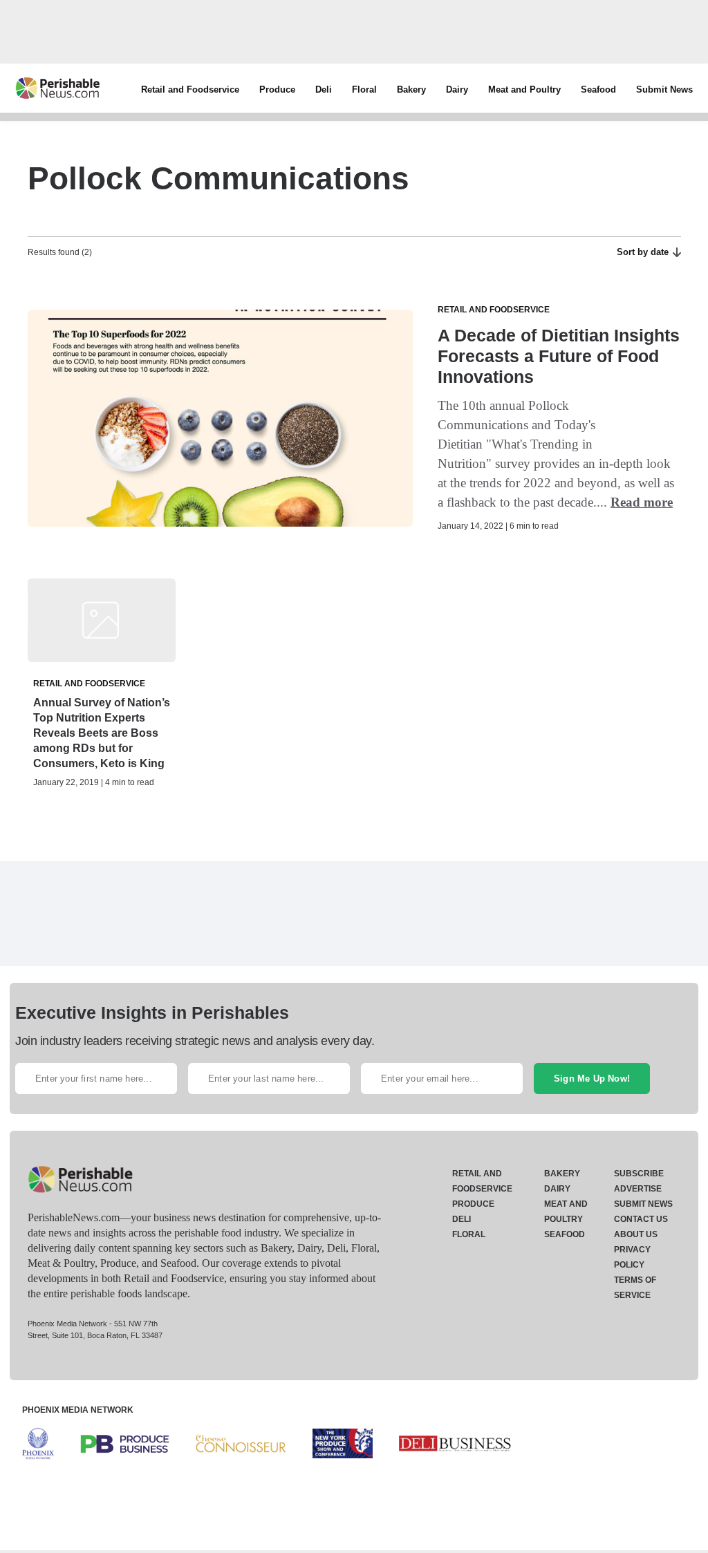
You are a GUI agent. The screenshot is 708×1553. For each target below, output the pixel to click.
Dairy (457, 89)
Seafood (598, 89)
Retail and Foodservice (190, 89)
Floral (364, 89)
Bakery (411, 89)
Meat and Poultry (524, 89)
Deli (323, 89)
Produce (277, 89)
